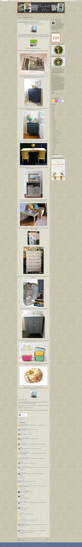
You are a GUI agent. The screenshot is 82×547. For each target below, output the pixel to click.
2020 (53, 111)
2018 (53, 114)
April (53, 144)
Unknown (21, 484)
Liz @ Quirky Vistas (22, 501)
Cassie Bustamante (22, 428)
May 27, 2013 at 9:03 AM (23, 527)
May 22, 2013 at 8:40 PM (22, 504)
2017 (53, 115)
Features (31, 17)
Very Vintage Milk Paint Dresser (56, 143)
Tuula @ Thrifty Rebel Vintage (23, 457)
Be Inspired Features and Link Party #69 (57, 139)
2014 (53, 118)
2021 (53, 110)
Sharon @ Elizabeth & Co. (23, 418)
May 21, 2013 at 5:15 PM (22, 482)
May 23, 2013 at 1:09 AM (23, 510)
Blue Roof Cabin (24, 276)
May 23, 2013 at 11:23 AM (23, 516)
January (54, 148)
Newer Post (19, 539)
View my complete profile (54, 30)
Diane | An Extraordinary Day (23, 466)
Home (19, 17)
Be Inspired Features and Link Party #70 (57, 133)
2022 (53, 109)
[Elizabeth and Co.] (33, 32)
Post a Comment (21, 535)
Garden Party (38, 34)
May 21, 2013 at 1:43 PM (22, 477)
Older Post (48, 539)
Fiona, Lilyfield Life (22, 523)
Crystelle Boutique (22, 472)
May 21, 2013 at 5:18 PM (22, 488)
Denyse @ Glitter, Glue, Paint (23, 490)
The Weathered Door (36, 108)
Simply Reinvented (42, 227)
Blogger (44, 545)
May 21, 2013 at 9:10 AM (23, 435)
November (54, 122)
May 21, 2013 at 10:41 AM (23, 459)
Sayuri (21, 506)
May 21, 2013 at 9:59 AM (23, 449)
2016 (53, 116)
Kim (20, 529)
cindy (20, 433)
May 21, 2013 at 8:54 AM (23, 426)
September (54, 124)
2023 (53, 108)
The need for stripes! (55, 138)
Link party (21, 419)
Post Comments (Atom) (22, 540)
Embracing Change (46, 140)
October (54, 123)
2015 (53, 117)
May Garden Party (55, 137)
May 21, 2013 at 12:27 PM (23, 470)
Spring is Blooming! (55, 140)
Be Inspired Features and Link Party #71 (57, 131)
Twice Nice (21, 480)
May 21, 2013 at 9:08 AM (23, 430)
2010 (53, 152)
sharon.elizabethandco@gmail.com (55, 93)
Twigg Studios (31, 364)
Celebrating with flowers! (55, 130)
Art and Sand (21, 495)
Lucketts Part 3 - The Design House (57, 132)
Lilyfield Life (38, 168)
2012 (53, 149)
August (54, 125)
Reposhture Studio (26, 199)
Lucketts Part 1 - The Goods (56, 136)
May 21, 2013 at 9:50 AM (23, 440)
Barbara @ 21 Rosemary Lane (23, 437)
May (53, 129)
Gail (20, 447)
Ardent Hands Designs (39, 77)
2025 (53, 105)
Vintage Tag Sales (25, 17)
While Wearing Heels (39, 341)
